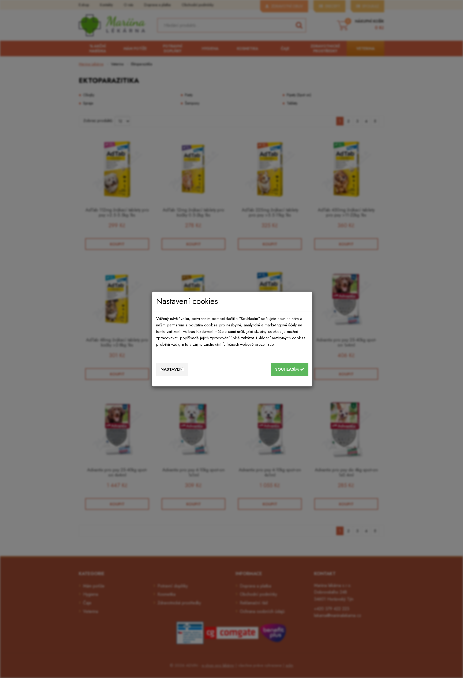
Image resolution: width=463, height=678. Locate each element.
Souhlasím (287, 369)
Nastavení (172, 369)
